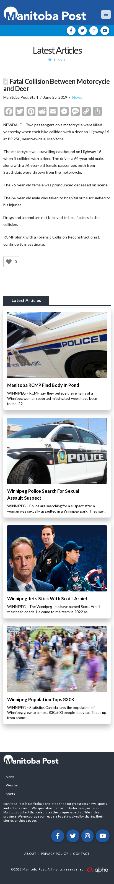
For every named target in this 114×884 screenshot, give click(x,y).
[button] (106, 14)
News (77, 97)
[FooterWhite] (97, 869)
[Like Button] (9, 262)
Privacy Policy (54, 853)
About (30, 853)
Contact (81, 853)
